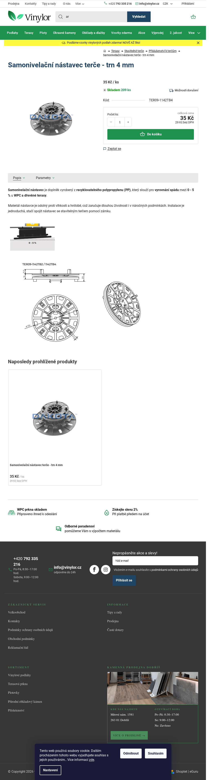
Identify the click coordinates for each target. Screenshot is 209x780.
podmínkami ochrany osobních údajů (174, 569)
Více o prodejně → (129, 735)
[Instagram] (105, 569)
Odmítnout (131, 753)
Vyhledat (139, 17)
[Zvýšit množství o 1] (128, 122)
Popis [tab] (17, 178)
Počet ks (112, 114)
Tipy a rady (49, 3)
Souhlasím (155, 753)
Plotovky (13, 692)
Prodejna (13, 3)
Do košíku (154, 134)
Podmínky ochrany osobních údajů (30, 630)
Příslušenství (16, 710)
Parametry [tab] (43, 178)
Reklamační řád (18, 647)
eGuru (194, 771)
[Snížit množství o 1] (111, 122)
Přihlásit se (124, 580)
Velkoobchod (16, 612)
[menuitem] (12, 33)
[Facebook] (94, 569)
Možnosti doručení (186, 90)
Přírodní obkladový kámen (25, 701)
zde (91, 760)
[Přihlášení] (182, 17)
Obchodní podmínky (21, 638)
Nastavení (50, 770)
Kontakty (31, 3)
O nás (66, 3)
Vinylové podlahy (19, 675)
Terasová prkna (18, 684)
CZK (166, 3)
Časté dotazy (115, 630)
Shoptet (181, 771)
